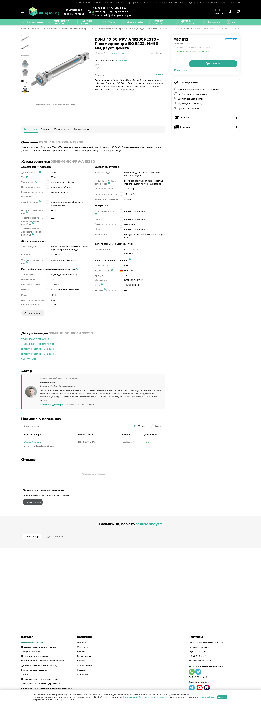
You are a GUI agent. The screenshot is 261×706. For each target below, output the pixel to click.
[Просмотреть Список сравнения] (231, 12)
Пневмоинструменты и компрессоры (39, 679)
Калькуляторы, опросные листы (169, 2)
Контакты (235, 2)
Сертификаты (133, 2)
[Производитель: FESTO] (231, 39)
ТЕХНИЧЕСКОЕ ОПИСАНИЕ (35, 339)
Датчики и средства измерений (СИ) (39, 665)
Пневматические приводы (34, 642)
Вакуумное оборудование (34, 670)
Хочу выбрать (208, 697)
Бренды (119, 2)
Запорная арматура (31, 651)
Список (141, 426)
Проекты (81, 670)
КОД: (153, 53)
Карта (157, 426)
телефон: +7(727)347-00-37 (110, 8)
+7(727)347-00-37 (197, 651)
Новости (81, 660)
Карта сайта (83, 674)
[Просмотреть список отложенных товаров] (238, 12)
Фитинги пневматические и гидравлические (42, 660)
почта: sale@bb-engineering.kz (113, 15)
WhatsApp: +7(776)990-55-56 (111, 11)
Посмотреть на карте (199, 647)
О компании (84, 2)
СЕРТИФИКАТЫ (29, 359)
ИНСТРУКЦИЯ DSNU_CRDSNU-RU (38, 349)
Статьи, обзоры (84, 665)
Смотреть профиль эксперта (80, 405)
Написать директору (52, 405)
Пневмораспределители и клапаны (38, 647)
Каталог (108, 2)
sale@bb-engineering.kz (200, 660)
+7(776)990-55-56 (197, 656)
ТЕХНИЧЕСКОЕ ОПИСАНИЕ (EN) (37, 344)
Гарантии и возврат (217, 2)
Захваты (25, 674)
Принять (222, 697)
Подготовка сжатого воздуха (35, 656)
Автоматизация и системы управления (40, 683)
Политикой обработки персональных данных (145, 697)
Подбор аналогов (196, 2)
